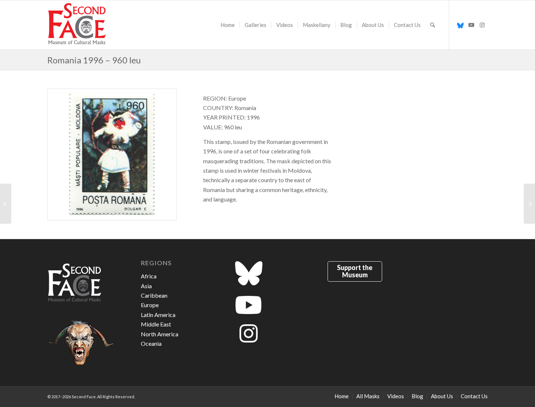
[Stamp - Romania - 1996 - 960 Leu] (112, 154)
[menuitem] (227, 25)
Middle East (156, 324)
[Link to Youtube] (471, 24)
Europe (150, 304)
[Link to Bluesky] (460, 24)
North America (159, 333)
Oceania (151, 343)
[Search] (432, 25)
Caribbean (154, 295)
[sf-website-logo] (77, 25)
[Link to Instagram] (482, 24)
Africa (148, 276)
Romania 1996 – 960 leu (94, 60)
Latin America (158, 314)
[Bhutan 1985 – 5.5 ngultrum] (529, 204)
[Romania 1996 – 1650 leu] (5, 204)
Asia (146, 285)
